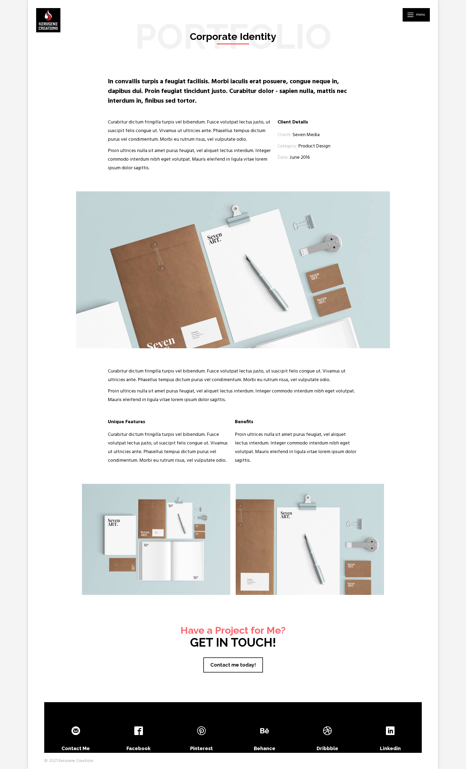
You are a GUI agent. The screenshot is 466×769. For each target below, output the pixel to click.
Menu (420, 14)
